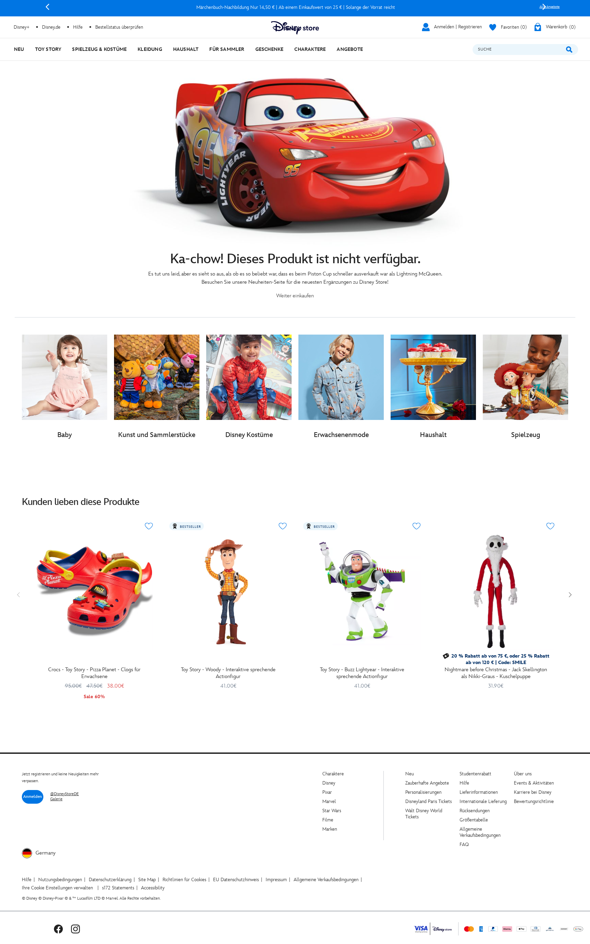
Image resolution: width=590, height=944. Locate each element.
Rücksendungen (475, 811)
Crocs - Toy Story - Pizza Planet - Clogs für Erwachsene (94, 673)
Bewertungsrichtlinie (534, 801)
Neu (409, 774)
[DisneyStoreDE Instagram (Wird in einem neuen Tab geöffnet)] (75, 929)
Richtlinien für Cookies (184, 880)
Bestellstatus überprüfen (119, 27)
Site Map (147, 880)
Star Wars (331, 811)
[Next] (544, 6)
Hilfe (464, 783)
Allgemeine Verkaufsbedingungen (480, 832)
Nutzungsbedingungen (60, 880)
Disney (328, 783)
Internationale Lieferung (483, 801)
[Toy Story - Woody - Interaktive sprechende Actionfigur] (228, 591)
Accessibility (153, 888)
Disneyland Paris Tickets (428, 801)
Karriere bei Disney (532, 792)
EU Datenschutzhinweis (236, 880)
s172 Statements (118, 888)
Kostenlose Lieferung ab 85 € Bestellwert (295, 7)
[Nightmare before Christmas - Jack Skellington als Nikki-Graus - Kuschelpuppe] (495, 591)
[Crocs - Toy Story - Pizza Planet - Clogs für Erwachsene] (94, 591)
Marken (329, 829)
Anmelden (32, 796)
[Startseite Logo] (295, 27)
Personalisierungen (423, 792)
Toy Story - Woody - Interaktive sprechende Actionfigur (228, 673)
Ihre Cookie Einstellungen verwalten (57, 888)
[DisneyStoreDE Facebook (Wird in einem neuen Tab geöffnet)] (58, 929)
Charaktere (333, 774)
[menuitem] (19, 49)
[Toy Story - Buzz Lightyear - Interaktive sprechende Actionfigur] (362, 591)
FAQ (464, 844)
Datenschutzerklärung (110, 880)
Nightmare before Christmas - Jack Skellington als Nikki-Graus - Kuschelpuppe (496, 673)
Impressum (276, 880)
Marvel (329, 801)
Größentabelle (474, 820)
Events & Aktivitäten (534, 783)
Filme (327, 820)
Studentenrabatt (475, 774)
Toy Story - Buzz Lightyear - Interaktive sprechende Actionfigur (362, 673)
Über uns (523, 774)
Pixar (327, 792)
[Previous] (47, 6)
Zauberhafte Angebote (427, 783)
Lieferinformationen (479, 792)
